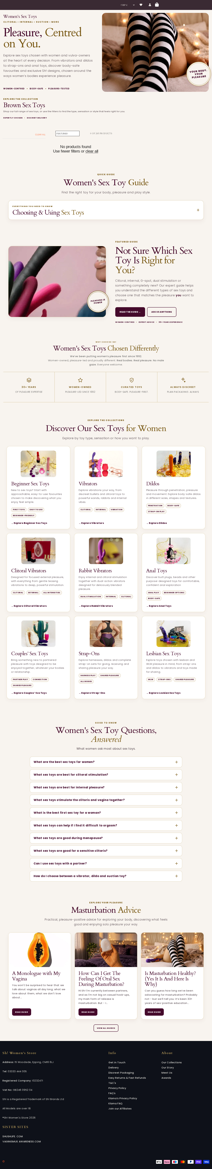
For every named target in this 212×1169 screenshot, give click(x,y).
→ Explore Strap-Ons (92, 693)
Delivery (113, 1067)
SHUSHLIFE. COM (12, 1136)
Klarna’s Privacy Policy (122, 1098)
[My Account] (149, 5)
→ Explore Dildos (156, 523)
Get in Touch (116, 1062)
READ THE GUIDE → (130, 311)
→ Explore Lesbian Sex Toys (163, 693)
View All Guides (106, 1028)
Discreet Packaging (121, 1072)
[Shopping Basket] (156, 5)
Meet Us (166, 1072)
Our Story (167, 1067)
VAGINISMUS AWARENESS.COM (21, 1141)
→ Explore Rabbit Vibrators (96, 606)
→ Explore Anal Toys (158, 606)
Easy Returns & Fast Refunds (127, 1078)
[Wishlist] (140, 5)
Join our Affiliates (120, 1108)
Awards (166, 1078)
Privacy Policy (117, 1088)
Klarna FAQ (115, 1103)
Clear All (40, 134)
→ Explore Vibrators (91, 523)
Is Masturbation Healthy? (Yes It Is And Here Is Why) (170, 979)
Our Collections (171, 1062)
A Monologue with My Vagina (36, 976)
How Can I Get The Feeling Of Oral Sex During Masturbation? (101, 979)
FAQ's (112, 1093)
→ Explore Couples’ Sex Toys (29, 693)
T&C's (112, 1083)
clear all (91, 151)
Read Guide (21, 1012)
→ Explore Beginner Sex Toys (29, 523)
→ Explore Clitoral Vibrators (29, 606)
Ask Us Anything (161, 311)
